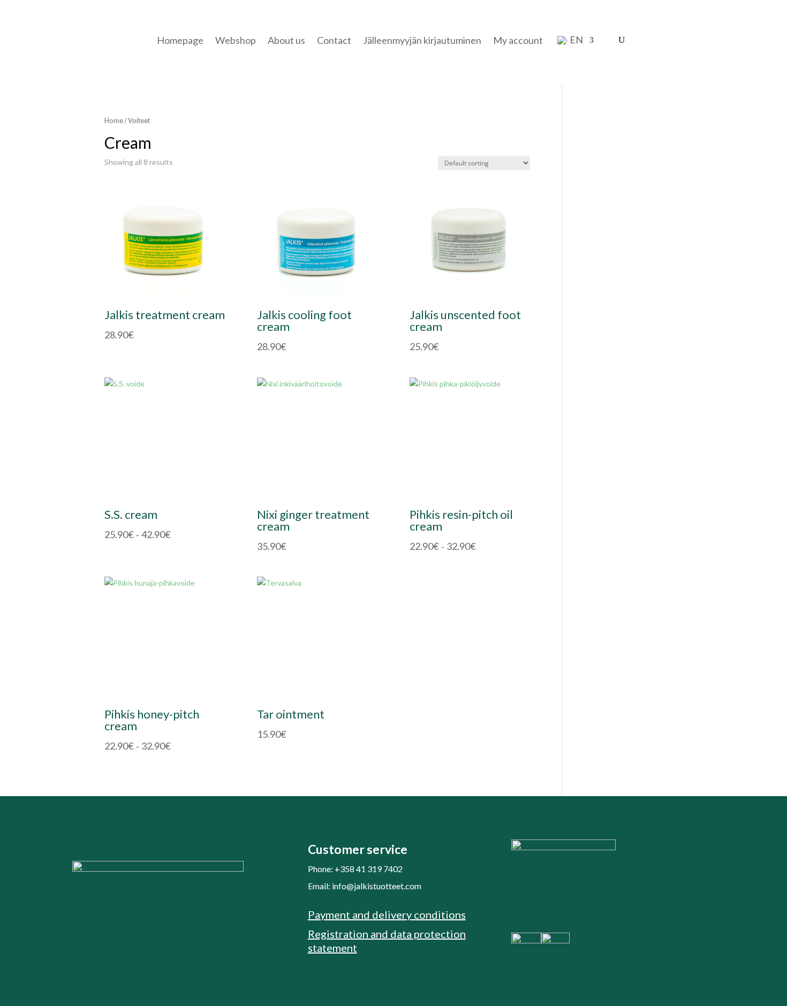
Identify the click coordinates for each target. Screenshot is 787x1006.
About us (286, 40)
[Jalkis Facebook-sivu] (526, 940)
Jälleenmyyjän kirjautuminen (422, 40)
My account (518, 40)
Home (113, 120)
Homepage (180, 40)
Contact (334, 40)
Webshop (235, 40)
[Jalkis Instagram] (555, 940)
